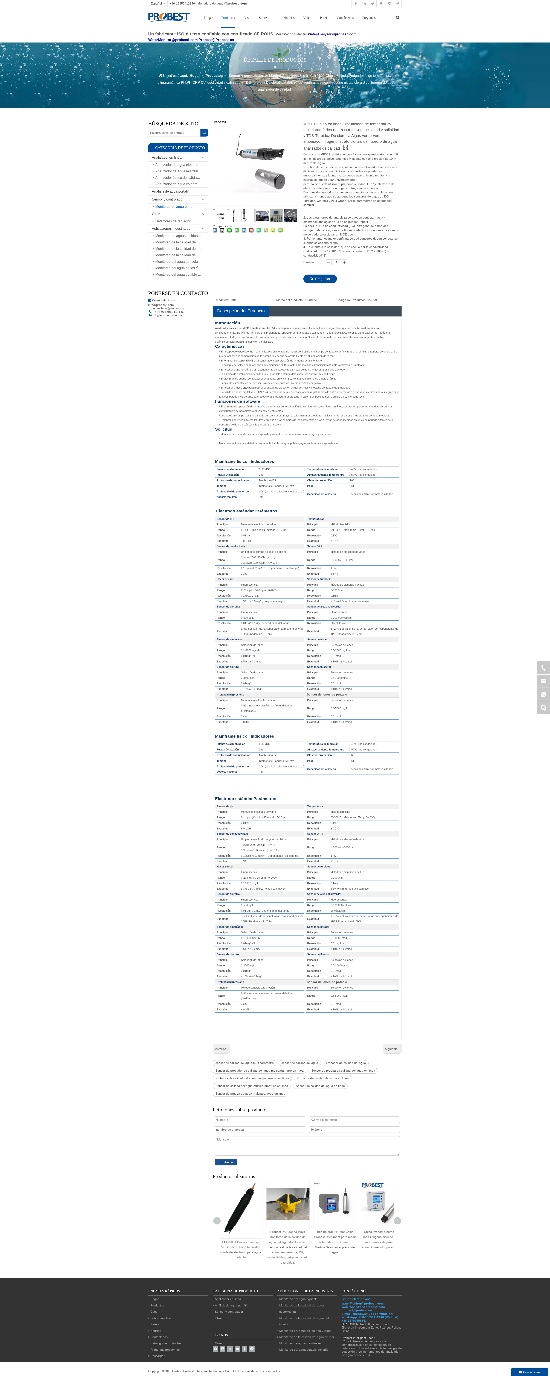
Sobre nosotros (160, 1318)
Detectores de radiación (173, 221)
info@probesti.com (161, 305)
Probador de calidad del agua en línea (323, 1078)
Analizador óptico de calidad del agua (181, 177)
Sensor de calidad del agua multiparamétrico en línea (251, 1085)
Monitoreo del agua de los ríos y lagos (181, 268)
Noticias (289, 18)
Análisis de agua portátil (170, 191)
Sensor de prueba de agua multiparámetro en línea (250, 1093)
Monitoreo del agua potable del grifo (181, 274)
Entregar (227, 1162)
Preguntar (322, 279)
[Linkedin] (222, 1349)
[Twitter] (230, 1349)
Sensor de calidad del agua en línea (320, 1085)
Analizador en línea (167, 157)
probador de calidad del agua (346, 1063)
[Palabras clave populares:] (204, 133)
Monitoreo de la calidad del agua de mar (181, 242)
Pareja (324, 18)
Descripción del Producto (241, 310)
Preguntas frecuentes (165, 1349)
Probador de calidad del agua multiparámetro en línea (252, 1078)
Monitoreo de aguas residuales (178, 236)
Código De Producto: (350, 300)
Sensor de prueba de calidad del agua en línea (343, 1070)
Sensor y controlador (167, 199)
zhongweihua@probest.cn (166, 308)
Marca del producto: (290, 300)
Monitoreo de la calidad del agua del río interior (181, 249)
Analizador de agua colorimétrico (180, 184)
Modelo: (221, 300)
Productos (228, 18)
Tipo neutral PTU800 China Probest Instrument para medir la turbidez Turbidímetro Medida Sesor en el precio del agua (291, 1242)
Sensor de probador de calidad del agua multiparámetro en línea (259, 1070)
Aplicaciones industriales (171, 228)
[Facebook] (215, 1349)
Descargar (157, 1356)
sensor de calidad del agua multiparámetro (244, 1063)
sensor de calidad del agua (299, 1063)
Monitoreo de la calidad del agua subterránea (181, 255)
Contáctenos (345, 18)
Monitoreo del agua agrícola (176, 261)
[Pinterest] (252, 1349)
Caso (246, 18)
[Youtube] (237, 1349)
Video (307, 18)
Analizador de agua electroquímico (181, 165)
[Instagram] (244, 1349)
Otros (156, 214)
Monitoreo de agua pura (173, 206)
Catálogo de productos (165, 1343)
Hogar (208, 18)
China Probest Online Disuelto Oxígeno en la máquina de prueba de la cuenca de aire (385, 1237)
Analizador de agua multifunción (180, 171)
